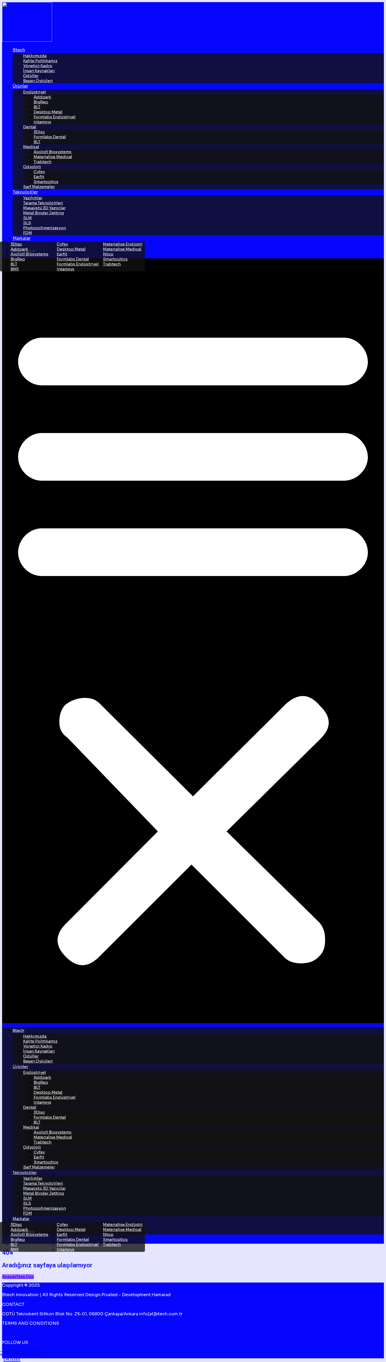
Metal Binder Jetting (43, 212)
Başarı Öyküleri (38, 80)
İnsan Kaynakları (39, 70)
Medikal (31, 146)
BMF (15, 268)
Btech (19, 50)
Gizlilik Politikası (20, 1333)
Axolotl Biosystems (29, 254)
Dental (29, 126)
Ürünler (20, 86)
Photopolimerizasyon (44, 227)
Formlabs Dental (50, 136)
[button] (193, 640)
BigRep (41, 101)
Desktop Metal (71, 249)
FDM (27, 232)
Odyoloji (32, 166)
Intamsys (42, 121)
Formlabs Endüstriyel (55, 116)
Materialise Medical (53, 156)
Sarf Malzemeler (39, 186)
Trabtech (42, 161)
